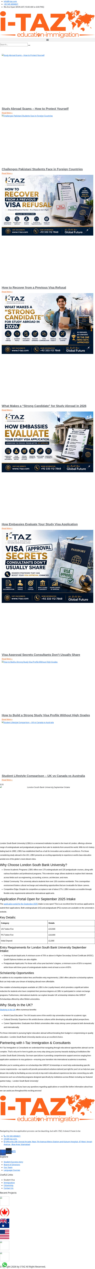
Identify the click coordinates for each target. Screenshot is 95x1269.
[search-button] (29, 45)
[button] (47, 40)
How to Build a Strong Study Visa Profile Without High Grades (46, 715)
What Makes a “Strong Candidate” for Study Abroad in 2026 (44, 405)
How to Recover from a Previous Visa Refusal (34, 287)
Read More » (7, 113)
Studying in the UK (7, 1010)
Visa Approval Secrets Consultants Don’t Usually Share (41, 654)
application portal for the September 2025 (21, 904)
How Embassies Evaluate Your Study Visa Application (40, 524)
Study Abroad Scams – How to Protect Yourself (35, 108)
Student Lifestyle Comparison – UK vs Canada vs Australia (43, 775)
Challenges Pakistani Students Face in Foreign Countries (42, 169)
